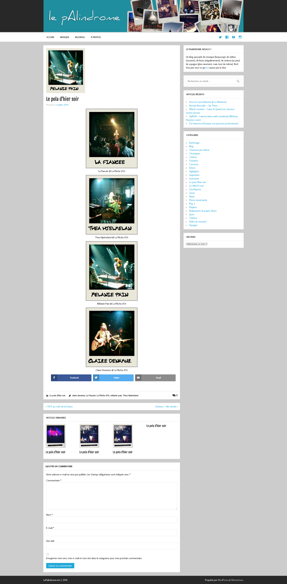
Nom (49, 515)
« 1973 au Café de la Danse (59, 406)
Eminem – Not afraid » (166, 406)
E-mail (50, 528)
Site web (50, 541)
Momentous (237, 579)
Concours (193, 164)
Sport (191, 214)
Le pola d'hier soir (57, 395)
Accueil (50, 37)
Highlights (194, 171)
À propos (96, 37)
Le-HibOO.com (196, 185)
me (207, 67)
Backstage (194, 142)
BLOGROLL (80, 37)
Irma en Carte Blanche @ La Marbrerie (208, 101)
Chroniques (194, 153)
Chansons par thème (199, 149)
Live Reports (195, 189)
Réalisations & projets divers (203, 210)
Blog (191, 146)
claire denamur (78, 395)
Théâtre (193, 217)
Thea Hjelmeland (130, 395)
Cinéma (193, 157)
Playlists (193, 207)
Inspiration (194, 174)
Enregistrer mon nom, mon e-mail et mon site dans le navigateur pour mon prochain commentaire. (94, 558)
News (192, 196)
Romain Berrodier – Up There (203, 105)
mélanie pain (116, 395)
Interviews (194, 178)
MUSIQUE (64, 37)
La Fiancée (91, 395)
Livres (192, 192)
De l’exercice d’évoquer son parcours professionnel (213, 123)
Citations (193, 160)
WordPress (223, 579)
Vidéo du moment (198, 221)
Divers (192, 167)
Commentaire (53, 480)
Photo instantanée (198, 200)
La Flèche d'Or (103, 395)
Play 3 (192, 203)
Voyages (193, 225)
